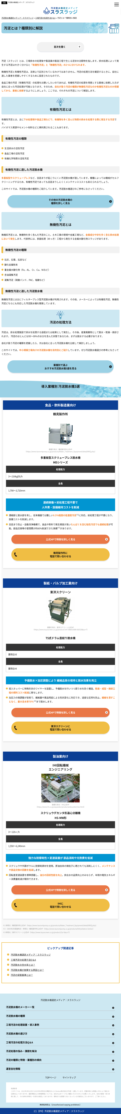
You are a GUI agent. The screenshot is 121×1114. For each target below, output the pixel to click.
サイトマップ (69, 1077)
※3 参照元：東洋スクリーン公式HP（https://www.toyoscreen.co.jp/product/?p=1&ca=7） (37, 932)
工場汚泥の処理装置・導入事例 (22, 1024)
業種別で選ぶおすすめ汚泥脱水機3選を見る (61, 366)
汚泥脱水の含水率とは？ (23, 964)
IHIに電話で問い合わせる (60, 905)
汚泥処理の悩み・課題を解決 (21, 1051)
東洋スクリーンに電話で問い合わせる (60, 727)
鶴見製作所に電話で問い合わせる (60, 554)
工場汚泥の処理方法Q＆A (23, 959)
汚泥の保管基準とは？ (22, 974)
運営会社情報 (13, 1068)
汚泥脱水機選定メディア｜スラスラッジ (21, 2)
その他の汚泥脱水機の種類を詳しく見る (60, 201)
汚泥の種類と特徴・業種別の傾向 (23, 1060)
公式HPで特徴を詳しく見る (60, 539)
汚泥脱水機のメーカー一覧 (20, 1007)
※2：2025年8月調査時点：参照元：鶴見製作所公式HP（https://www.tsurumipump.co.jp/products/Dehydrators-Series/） (48, 929)
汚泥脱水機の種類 (15, 1016)
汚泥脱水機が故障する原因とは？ (27, 969)
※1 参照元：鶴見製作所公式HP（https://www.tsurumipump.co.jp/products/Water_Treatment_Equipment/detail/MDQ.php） (50, 925)
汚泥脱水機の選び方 (16, 1033)
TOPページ (50, 1077)
